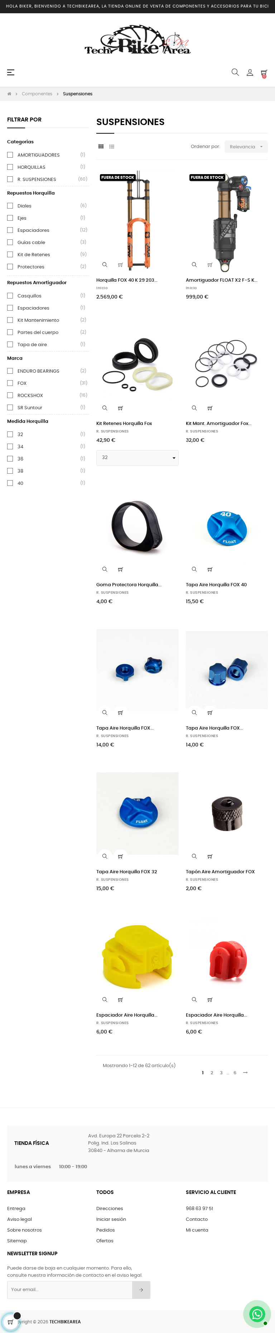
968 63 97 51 (199, 1209)
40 (20, 483)
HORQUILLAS (31, 167)
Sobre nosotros (24, 1230)
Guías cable (31, 242)
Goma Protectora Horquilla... (128, 585)
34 (20, 446)
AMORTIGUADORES (39, 155)
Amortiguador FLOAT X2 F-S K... (221, 280)
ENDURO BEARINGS (38, 371)
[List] (111, 147)
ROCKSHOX (30, 395)
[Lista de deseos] (169, 180)
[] (121, 265)
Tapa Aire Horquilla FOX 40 (216, 585)
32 (20, 434)
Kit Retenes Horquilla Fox (124, 423)
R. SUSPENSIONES (37, 179)
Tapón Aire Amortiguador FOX (220, 872)
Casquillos (30, 295)
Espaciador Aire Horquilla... (127, 1015)
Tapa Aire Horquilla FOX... (125, 728)
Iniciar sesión (111, 1219)
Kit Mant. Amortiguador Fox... (218, 423)
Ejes (22, 218)
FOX (22, 383)
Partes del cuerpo (38, 332)
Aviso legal (19, 1219)
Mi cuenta (197, 1230)
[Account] (250, 72)
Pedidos (105, 1230)
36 (20, 459)
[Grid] (100, 147)
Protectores (31, 266)
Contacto (197, 1219)
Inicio (101, 288)
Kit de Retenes (34, 254)
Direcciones (109, 1209)
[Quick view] (105, 265)
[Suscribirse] (141, 1290)
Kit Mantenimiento (38, 320)
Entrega (16, 1209)
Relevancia (247, 146)
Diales (25, 206)
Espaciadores (33, 230)
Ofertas (105, 1241)
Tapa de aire (32, 344)
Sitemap (17, 1241)
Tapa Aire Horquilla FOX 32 (126, 872)
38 (20, 471)
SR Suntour (30, 407)
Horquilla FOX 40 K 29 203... (127, 280)
